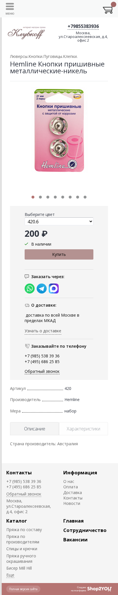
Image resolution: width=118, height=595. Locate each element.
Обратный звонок (42, 371)
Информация (80, 472)
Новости (71, 503)
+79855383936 (83, 26)
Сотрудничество (85, 530)
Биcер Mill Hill (19, 568)
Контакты (19, 472)
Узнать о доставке (43, 330)
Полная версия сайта (23, 589)
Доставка (72, 492)
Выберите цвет (40, 214)
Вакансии (75, 539)
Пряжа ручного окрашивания (21, 558)
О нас (68, 481)
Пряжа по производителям (22, 539)
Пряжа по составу (24, 529)
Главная (73, 520)
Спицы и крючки (21, 548)
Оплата (70, 486)
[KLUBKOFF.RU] (27, 32)
